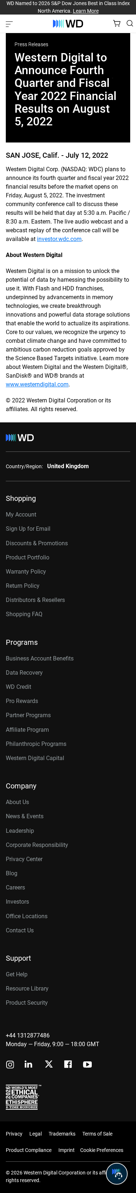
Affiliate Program (27, 729)
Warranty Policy (26, 571)
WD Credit (18, 686)
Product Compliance (28, 1150)
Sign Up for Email (28, 528)
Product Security (27, 1002)
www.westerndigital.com (37, 384)
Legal (35, 1134)
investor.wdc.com (59, 239)
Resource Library (27, 988)
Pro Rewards (22, 701)
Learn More (86, 11)
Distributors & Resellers (35, 599)
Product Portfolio (27, 557)
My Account (21, 514)
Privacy (14, 1134)
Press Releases (31, 44)
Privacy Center (24, 859)
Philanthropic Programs (36, 743)
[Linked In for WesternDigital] (29, 1065)
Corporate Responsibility (37, 844)
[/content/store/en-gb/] (68, 23)
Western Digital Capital (35, 758)
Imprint (66, 1150)
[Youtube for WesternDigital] (87, 1065)
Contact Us (20, 930)
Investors (17, 901)
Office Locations (27, 916)
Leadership (20, 830)
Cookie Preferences (101, 1150)
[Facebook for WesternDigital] (68, 1065)
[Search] (130, 23)
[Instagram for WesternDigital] (10, 1065)
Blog (11, 873)
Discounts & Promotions (37, 543)
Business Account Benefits (40, 658)
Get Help (17, 974)
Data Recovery (24, 672)
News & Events (25, 816)
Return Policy (23, 585)
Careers (15, 887)
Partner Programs (28, 715)
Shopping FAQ (24, 614)
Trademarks (62, 1134)
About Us (17, 802)
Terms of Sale (97, 1134)
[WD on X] (49, 1065)
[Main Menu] (10, 24)
